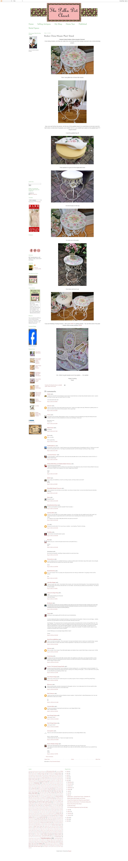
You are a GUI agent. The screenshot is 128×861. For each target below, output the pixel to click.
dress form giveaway (58, 788)
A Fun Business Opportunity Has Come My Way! (77, 807)
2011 (68, 819)
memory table (54, 809)
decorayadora (50, 730)
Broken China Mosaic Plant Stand (74, 803)
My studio (48, 810)
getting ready (32, 797)
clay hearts (43, 784)
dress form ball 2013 (49, 788)
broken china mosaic (52, 386)
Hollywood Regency (32, 801)
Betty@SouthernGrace (52, 505)
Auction (36, 775)
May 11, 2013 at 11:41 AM (52, 702)
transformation (58, 836)
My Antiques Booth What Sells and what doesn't (38, 374)
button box (53, 780)
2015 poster (43, 771)
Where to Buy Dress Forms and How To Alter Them (38, 394)
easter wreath (60, 789)
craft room (35, 785)
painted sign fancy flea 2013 (33, 813)
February (70, 813)
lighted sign (35, 806)
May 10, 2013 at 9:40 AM (52, 651)
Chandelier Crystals (43, 781)
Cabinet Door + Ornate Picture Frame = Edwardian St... (79, 796)
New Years (60, 810)
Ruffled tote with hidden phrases (53, 827)
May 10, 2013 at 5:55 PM (52, 680)
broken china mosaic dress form (45, 779)
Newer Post (47, 759)
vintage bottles (59, 839)
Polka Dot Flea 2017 (41, 818)
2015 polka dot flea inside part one (34, 771)
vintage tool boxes (37, 842)
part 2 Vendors (40, 814)
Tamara (49, 414)
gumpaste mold (50, 797)
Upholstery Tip (37, 839)
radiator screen (54, 823)
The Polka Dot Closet (53, 385)
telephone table (57, 835)
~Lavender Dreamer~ (52, 454)
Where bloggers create (46, 846)
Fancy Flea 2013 (33, 793)
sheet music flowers (58, 830)
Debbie (48, 394)
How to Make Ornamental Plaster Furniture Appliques (38, 361)
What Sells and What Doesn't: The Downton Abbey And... (79, 801)
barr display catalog (35, 776)
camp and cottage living (52, 592)
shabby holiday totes (50, 830)
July (69, 791)
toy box (47, 836)
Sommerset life (44, 831)
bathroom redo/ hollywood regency (52, 776)
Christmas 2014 (52, 783)
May (69, 794)
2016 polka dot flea (50, 771)
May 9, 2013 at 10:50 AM (52, 535)
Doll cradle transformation (54, 787)
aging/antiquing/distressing (50, 772)
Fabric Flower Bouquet (33, 792)
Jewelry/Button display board (48, 804)
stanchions (30, 832)
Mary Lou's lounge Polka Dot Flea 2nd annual (54, 808)
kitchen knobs (56, 804)
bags (29, 776)
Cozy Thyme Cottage (52, 676)
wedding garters (52, 845)
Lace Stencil (59, 805)
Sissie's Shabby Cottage (52, 743)
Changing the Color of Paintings (54, 781)
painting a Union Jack (43, 813)
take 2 (52, 835)
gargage (45, 796)
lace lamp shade (37, 805)
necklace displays (54, 810)
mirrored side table (35, 810)
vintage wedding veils (53, 842)
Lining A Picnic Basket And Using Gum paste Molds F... (78, 800)
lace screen (53, 805)
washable (60, 842)
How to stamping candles (57, 802)
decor (52, 785)
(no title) (37, 405)
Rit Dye (56, 826)
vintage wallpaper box (45, 842)
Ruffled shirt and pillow (43, 827)
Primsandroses (50, 559)
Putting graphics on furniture (39, 823)
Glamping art (43, 797)
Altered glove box (59, 772)
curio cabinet (41, 785)
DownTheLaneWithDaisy (52, 639)
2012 (68, 817)
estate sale (40, 791)
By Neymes (49, 603)
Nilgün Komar (50, 427)
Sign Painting (38, 831)
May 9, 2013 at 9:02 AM (52, 459)
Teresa (48, 613)
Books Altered (45, 777)
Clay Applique (38, 784)
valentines (43, 839)
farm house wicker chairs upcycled (46, 793)
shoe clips (30, 831)
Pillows (54, 815)
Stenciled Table (49, 832)
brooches (53, 779)
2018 (68, 771)
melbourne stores (47, 809)
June (69, 793)
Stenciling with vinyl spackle (57, 832)
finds (54, 793)
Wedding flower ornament (37, 845)
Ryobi (61, 827)
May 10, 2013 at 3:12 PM (52, 672)
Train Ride (51, 836)
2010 (68, 821)
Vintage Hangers (36, 841)
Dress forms (51, 789)
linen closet (40, 806)
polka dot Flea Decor (49, 819)
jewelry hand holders (38, 804)
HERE (72, 323)
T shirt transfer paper (45, 835)
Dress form (34, 788)
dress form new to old (32, 789)
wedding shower (59, 845)
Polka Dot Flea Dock (58, 819)
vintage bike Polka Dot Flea (50, 839)
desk (55, 785)
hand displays (57, 797)
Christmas (36, 783)
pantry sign (30, 814)
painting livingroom (51, 813)
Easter (56, 789)
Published (83, 24)
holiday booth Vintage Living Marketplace (54, 800)
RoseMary (49, 532)
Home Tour (70, 24)
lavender (30, 806)
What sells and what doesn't (35, 846)
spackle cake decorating (52, 831)
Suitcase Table (31, 835)
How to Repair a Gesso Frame (38, 400)
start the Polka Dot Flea (37, 832)
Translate (39, 201)
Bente (48, 435)
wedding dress (55, 843)
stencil (44, 832)
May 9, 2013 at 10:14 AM (52, 500)
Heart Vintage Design (52, 715)
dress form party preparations (42, 789)
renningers (30, 826)
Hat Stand (52, 798)
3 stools (57, 771)
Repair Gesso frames (38, 826)
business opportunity (46, 780)
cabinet (58, 780)
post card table (55, 822)
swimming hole (37, 835)
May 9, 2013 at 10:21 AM (52, 520)
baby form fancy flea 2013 (57, 775)
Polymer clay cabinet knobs (46, 822)
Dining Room (60, 785)
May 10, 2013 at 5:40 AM (52, 635)
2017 (68, 773)
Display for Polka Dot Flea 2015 (43, 787)
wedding (40, 843)
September (70, 787)
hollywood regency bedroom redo (44, 801)
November (70, 784)
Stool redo (31, 834)
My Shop (58, 24)
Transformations (46, 838)
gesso (53, 796)
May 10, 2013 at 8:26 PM (52, 689)
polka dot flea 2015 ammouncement (53, 817)
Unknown (49, 405)
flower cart (58, 793)
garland (49, 796)
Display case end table (32, 787)
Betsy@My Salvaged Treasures (54, 488)
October (69, 785)
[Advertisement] (34, 74)
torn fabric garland (41, 836)
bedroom (60, 776)
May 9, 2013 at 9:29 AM (52, 484)
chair (37, 781)
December (70, 782)
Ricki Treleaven (50, 693)
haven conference (32, 800)
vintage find (30, 841)
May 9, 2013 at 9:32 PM (52, 609)
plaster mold (36, 817)
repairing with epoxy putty (49, 826)
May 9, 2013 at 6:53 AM (52, 410)
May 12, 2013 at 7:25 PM (52, 753)
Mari (48, 539)
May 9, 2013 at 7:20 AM (52, 441)
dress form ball (41, 788)
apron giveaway (31, 775)
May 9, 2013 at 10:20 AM (52, 508)
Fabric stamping (51, 792)
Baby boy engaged (48, 775)
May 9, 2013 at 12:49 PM (52, 566)
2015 (68, 776)
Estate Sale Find (47, 791)
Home (31, 24)
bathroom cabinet (42, 776)
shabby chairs (42, 830)
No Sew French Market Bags (38, 386)
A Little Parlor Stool (71, 805)
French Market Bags (33, 796)
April (69, 809)
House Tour (55, 801)
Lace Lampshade (45, 805)
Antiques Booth (58, 773)
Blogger (69, 851)
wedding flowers (45, 845)
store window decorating (46, 834)
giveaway (37, 797)
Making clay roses (54, 806)
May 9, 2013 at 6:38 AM (52, 401)
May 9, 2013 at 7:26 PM (52, 598)
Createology (50, 656)
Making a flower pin (46, 806)
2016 (68, 775)
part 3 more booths (47, 814)
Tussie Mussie (57, 838)
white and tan (54, 846)
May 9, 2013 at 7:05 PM (52, 588)
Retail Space (34, 28)
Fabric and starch (57, 791)
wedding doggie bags (48, 843)
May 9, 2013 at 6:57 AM (52, 431)
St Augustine (60, 831)
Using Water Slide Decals (38, 352)
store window (37, 834)
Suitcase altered (57, 834)
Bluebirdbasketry (51, 570)
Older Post (98, 759)
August (69, 789)
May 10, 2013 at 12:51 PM (52, 662)
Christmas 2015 (59, 783)
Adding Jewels (34, 772)
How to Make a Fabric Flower (38, 380)
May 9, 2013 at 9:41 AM (52, 493)
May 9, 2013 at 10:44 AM (52, 527)
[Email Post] (64, 385)
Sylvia (48, 497)
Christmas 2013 (45, 783)
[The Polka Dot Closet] (33, 344)
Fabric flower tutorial (43, 792)
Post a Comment (49, 756)
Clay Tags (48, 784)
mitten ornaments (42, 810)
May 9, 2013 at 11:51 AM (52, 547)
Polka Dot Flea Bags (39, 819)
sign (34, 831)
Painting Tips (58, 813)
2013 (68, 780)
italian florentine (31, 804)
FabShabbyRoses (51, 445)
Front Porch (40, 796)
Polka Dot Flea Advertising (52, 818)
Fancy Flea (58, 792)
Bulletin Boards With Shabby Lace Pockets (38, 414)
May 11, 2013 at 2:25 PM (52, 711)
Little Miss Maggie (51, 582)
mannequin (44, 808)
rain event (60, 823)
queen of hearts (48, 823)
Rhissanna (49, 684)
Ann (48, 524)
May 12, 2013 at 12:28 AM (52, 719)
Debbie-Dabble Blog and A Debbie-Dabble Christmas (59, 463)
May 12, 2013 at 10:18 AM (52, 739)
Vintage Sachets (43, 841)
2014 (68, 778)
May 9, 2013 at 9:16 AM (52, 473)
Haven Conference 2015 (41, 800)
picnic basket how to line (46, 815)
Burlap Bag (39, 780)
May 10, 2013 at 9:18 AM (52, 644)
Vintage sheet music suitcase (53, 841)
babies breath (41, 775)
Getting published (59, 796)
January (69, 815)
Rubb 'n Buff (36, 827)
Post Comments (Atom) (55, 761)
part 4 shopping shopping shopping (57, 814)
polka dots (37, 822)
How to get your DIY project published (43, 802)
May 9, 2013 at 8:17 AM (52, 450)
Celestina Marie (50, 512)
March (69, 811)
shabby (38, 830)
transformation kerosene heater (34, 838)
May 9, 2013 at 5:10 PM (52, 578)
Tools (35, 836)
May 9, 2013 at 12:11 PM (52, 555)
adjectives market (41, 772)
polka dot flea (42, 817)
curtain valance (46, 785)
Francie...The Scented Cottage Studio (55, 666)
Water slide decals (32, 843)
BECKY (48, 477)
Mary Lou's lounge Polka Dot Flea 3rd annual (36, 809)
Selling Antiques (44, 24)
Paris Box (35, 814)
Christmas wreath (31, 784)
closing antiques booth (55, 784)
